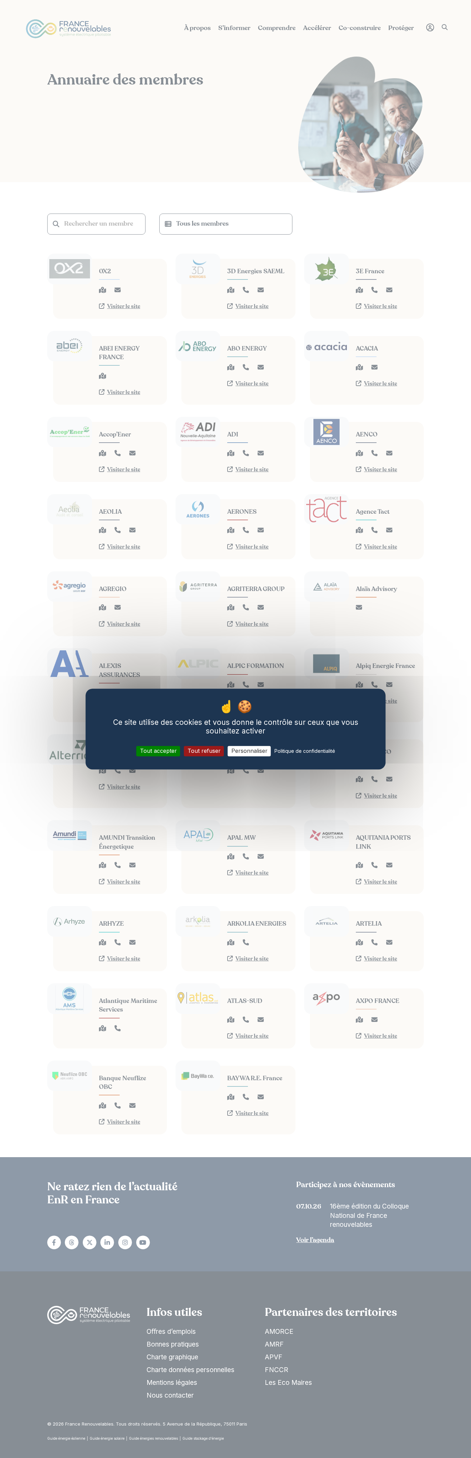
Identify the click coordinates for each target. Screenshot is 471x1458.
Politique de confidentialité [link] (304, 751)
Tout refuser (204, 751)
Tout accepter (158, 751)
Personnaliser (249, 751)
